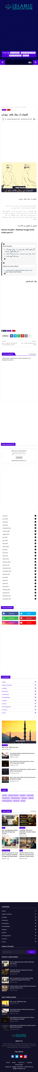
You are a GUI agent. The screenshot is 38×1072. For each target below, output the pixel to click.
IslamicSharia (19, 697)
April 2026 (19, 525)
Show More (33, 811)
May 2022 (19, 580)
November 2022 (19, 571)
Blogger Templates (17, 1067)
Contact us (21, 1062)
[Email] (26, 335)
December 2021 (19, 596)
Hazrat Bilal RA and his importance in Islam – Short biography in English (22, 762)
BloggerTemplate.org (19, 1068)
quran (19, 703)
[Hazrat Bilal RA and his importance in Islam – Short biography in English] (5, 764)
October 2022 (19, 574)
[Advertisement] (19, 31)
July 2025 (19, 537)
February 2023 (19, 562)
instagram (26, 55)
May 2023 (19, 556)
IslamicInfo (19, 694)
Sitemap (29, 1062)
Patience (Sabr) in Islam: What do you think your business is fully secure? (26, 854)
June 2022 (19, 577)
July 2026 (19, 516)
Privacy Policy (19, 1064)
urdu (7, 107)
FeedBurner (22, 460)
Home (3, 107)
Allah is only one (19, 685)
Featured (19, 691)
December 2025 (19, 528)
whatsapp (11, 618)
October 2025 (19, 531)
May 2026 (19, 522)
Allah (19, 682)
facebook (11, 613)
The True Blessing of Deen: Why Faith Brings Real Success (10, 831)
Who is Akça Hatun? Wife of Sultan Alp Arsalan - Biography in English (23, 778)
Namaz (4, 110)
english (19, 688)
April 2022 (19, 583)
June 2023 (19, 553)
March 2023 (19, 559)
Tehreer (19, 710)
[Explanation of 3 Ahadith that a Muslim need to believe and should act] (5, 772)
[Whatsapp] (18, 335)
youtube (29, 623)
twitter (29, 613)
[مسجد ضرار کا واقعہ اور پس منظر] (19, 732)
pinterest (29, 618)
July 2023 (19, 549)
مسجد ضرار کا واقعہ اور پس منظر (10, 747)
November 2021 (19, 599)
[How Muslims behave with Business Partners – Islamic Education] (5, 756)
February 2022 (19, 589)
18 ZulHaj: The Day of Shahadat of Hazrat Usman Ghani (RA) (27, 831)
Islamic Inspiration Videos (28, 52)
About (14, 1062)
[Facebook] (11, 335)
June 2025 (19, 540)
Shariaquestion (19, 706)
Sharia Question (14, 52)
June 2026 (19, 519)
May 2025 (19, 543)
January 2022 (19, 593)
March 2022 (19, 586)
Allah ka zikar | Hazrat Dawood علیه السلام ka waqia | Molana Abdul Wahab (18, 271)
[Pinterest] (22, 335)
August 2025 (19, 534)
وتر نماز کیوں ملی (12, 256)
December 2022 (19, 568)
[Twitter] (15, 335)
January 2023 (19, 565)
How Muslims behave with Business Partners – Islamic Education (22, 754)
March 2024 (19, 546)
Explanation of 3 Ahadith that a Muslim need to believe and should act (23, 770)
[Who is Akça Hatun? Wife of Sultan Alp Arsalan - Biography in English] (5, 780)
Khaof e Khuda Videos (15, 55)
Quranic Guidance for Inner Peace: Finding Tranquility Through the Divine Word (10, 854)
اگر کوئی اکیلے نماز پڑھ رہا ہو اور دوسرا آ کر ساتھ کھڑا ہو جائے (20, 250)
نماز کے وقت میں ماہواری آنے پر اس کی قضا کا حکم (20, 254)
